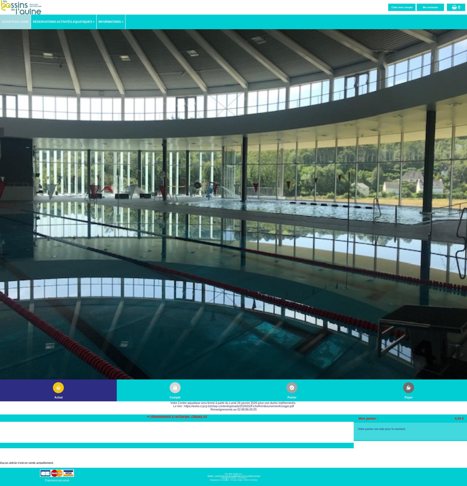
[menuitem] (15, 22)
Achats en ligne (15, 21)
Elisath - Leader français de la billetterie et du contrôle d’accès (234, 476)
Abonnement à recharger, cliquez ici (179, 416)
